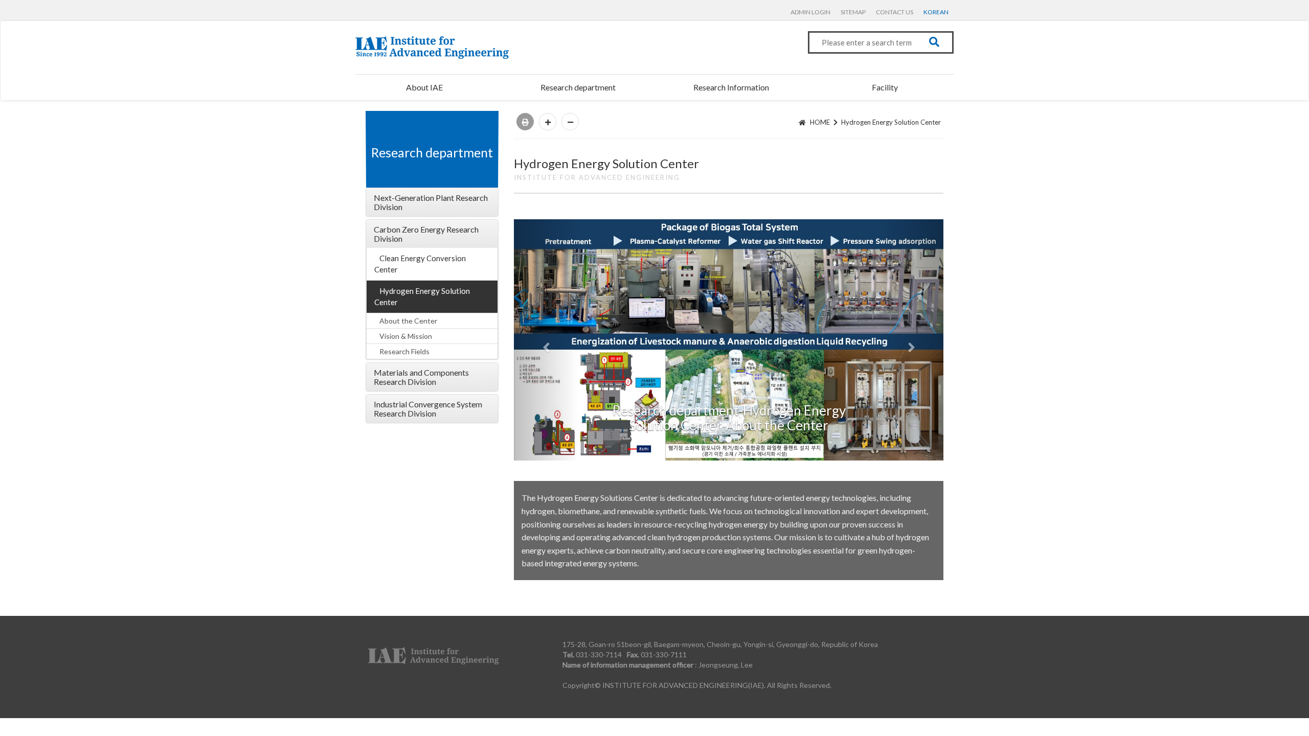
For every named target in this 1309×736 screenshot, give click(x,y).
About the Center (408, 320)
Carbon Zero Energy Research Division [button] (426, 233)
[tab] (432, 202)
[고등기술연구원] (432, 47)
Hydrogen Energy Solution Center (422, 296)
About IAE (424, 87)
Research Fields (404, 351)
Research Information (731, 87)
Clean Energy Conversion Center (420, 263)
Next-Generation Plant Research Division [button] (431, 202)
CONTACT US (894, 12)
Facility (885, 87)
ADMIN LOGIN (810, 12)
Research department (578, 87)
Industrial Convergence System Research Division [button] (428, 408)
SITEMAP (853, 12)
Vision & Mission (405, 336)
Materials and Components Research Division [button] (421, 376)
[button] (546, 340)
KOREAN (936, 12)
